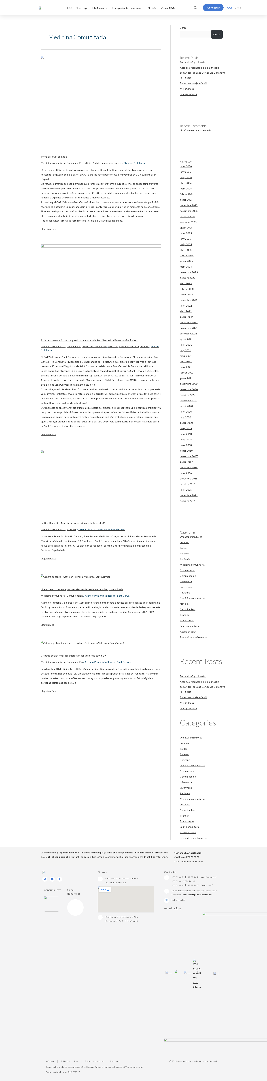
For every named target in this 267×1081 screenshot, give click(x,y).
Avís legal (49, 1061)
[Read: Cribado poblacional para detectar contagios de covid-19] (82, 642)
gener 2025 (186, 260)
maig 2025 (186, 244)
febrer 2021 (187, 372)
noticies (118, 162)
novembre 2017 (189, 456)
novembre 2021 (189, 327)
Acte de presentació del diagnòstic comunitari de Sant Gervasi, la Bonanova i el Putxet (89, 340)
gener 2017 (186, 461)
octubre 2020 (187, 394)
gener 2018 (186, 450)
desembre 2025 (189, 205)
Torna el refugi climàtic (54, 156)
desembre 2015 (189, 478)
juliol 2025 (186, 233)
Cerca (183, 27)
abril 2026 (186, 182)
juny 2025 (185, 238)
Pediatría (185, 592)
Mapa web (115, 1061)
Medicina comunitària (95, 346)
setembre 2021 (188, 333)
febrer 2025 (187, 255)
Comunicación (75, 595)
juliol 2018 (186, 433)
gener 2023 (186, 294)
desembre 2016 (189, 467)
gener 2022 (186, 316)
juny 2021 (185, 350)
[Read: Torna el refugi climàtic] (101, 100)
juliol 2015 (186, 489)
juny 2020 (185, 417)
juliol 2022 (186, 305)
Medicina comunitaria (53, 162)
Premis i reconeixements (194, 637)
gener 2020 (186, 422)
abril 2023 (186, 283)
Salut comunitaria (103, 162)
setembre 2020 (188, 400)
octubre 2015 (187, 484)
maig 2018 (186, 439)
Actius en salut (188, 631)
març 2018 (186, 445)
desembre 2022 (189, 300)
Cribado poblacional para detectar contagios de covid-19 (73, 655)
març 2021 (186, 366)
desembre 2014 (189, 495)
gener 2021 (186, 378)
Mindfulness (187, 88)
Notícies (153, 8)
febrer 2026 (187, 194)
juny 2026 (185, 171)
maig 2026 (186, 177)
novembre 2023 (189, 272)
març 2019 (186, 428)
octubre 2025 (187, 216)
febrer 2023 (187, 288)
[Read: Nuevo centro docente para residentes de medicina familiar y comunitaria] (75, 576)
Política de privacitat (94, 1061)
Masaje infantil (188, 94)
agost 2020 (186, 405)
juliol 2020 (186, 411)
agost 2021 (186, 339)
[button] (195, 7)
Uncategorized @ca (191, 536)
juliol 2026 (186, 166)
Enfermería (186, 586)
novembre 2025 (189, 210)
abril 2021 (186, 361)
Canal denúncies (74, 891)
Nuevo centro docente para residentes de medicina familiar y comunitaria (82, 589)
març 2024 (186, 266)
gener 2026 (186, 199)
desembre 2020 (189, 383)
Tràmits (184, 614)
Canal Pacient (187, 609)
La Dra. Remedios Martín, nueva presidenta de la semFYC (73, 522)
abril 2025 (186, 249)
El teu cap (81, 8)
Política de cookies (69, 1061)
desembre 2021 (189, 322)
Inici (69, 8)
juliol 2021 (186, 344)
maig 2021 (186, 355)
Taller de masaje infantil (193, 83)
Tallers (184, 547)
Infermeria (186, 581)
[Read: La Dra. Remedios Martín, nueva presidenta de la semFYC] (101, 480)
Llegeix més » (48, 228)
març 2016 (186, 472)
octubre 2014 (187, 500)
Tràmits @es (187, 620)
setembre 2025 (188, 221)
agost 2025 (186, 227)
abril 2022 (186, 311)
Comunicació (74, 162)
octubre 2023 (187, 277)
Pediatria (185, 559)
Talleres (184, 553)
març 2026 (186, 188)
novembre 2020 (189, 389)
